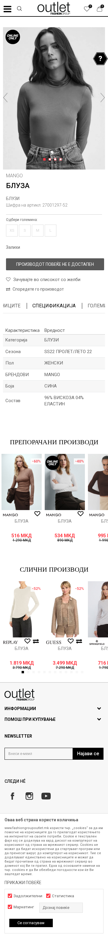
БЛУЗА (21, 521)
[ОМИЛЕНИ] (90, 10)
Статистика (63, 896)
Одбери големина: (22, 220)
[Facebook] (12, 796)
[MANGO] (10, 515)
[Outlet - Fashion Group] (54, 8)
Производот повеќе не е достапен (55, 264)
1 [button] (45, 159)
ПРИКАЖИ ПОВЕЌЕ (22, 882)
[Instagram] (29, 796)
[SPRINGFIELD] (96, 642)
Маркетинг (24, 907)
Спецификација (54, 306)
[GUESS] (53, 642)
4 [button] (61, 159)
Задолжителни (28, 896)
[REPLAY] (10, 642)
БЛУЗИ (13, 198)
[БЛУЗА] (22, 482)
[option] (54, 98)
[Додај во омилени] (37, 514)
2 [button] (51, 159)
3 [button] (56, 159)
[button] (19, 9)
